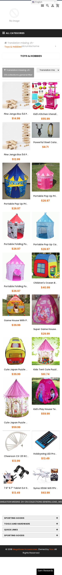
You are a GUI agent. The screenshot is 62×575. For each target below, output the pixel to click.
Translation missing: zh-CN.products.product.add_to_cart (22, 112)
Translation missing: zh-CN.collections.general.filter (18, 72)
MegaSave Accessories (25, 549)
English (38, 2)
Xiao (51, 549)
